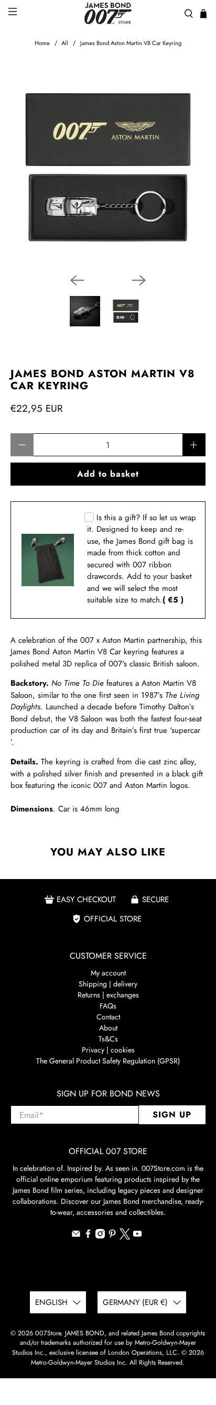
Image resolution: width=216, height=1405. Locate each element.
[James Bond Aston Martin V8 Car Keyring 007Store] (107, 167)
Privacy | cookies (108, 1050)
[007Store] (108, 13)
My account (108, 973)
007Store (48, 1333)
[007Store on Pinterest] (112, 1236)
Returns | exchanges (108, 995)
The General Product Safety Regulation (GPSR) (108, 1061)
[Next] (139, 280)
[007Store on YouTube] (137, 1236)
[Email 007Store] (76, 1236)
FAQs (108, 1006)
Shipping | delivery (108, 984)
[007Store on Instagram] (100, 1236)
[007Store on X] (125, 1237)
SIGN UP (172, 1114)
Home (42, 43)
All (64, 43)
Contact (108, 1017)
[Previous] (77, 280)
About (108, 1028)
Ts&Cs (108, 1039)
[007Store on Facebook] (88, 1236)
